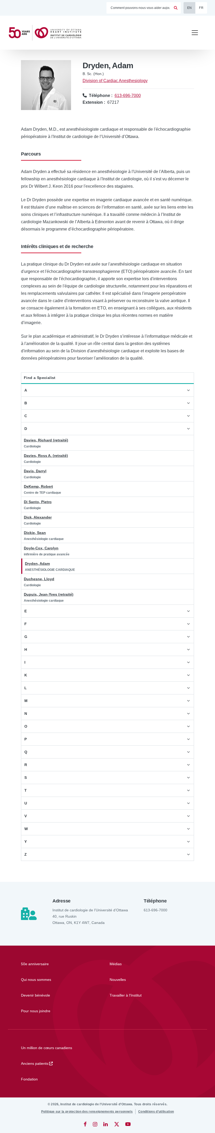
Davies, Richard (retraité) (46, 440)
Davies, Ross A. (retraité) (46, 455)
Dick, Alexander (38, 517)
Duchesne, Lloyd (39, 579)
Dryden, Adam (37, 563)
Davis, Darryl (35, 471)
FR (201, 8)
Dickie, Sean (35, 533)
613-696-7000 (128, 95)
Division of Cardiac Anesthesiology (115, 80)
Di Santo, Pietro (38, 502)
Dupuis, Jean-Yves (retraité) (48, 594)
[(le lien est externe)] (86, 1124)
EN (189, 8)
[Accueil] (47, 32)
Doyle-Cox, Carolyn (41, 548)
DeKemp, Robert (38, 486)
